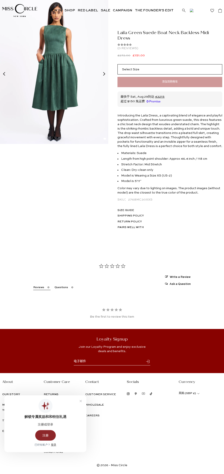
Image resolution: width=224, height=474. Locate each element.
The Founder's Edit (154, 10)
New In (55, 10)
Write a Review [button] (180, 277)
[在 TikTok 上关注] (151, 393)
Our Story (11, 394)
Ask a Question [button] (180, 284)
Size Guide (125, 210)
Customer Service (100, 394)
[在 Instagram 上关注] (128, 393)
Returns (51, 394)
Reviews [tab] (38, 287)
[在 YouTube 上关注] (143, 393)
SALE (105, 10)
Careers (92, 415)
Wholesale (94, 405)
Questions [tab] (61, 287)
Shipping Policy (130, 216)
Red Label (88, 10)
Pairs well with (130, 227)
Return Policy (129, 221)
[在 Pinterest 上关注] (135, 393)
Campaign (122, 10)
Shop (70, 10)
